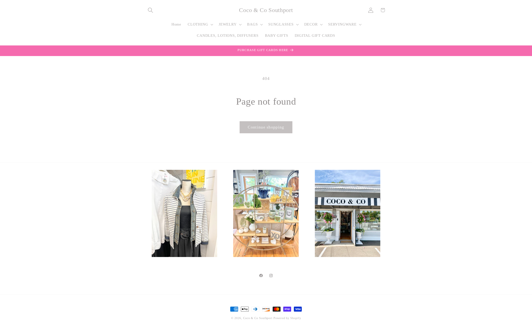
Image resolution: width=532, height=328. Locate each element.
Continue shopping (266, 127)
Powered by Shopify (287, 318)
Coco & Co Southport (257, 318)
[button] (150, 10)
